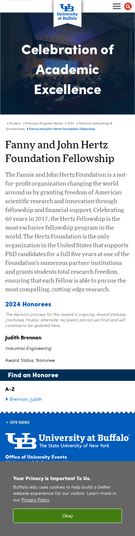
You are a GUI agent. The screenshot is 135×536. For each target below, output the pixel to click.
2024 (70, 123)
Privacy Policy (35, 500)
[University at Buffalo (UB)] (68, 10)
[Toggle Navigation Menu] (121, 6)
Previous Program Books (44, 123)
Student (15, 123)
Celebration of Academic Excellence (67, 68)
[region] (67, 498)
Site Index (19, 422)
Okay (67, 515)
